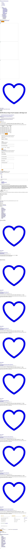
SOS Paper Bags (3, 546)
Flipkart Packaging (5, 11)
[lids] (9, 78)
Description (2, 181)
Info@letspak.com (3, 521)
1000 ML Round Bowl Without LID (4, 474)
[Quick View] (0, 291)
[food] (9, 59)
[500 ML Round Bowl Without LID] (14, 328)
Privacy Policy (15, 520)
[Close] (0, 533)
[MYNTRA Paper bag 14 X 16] (14, 252)
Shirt (8, 20)
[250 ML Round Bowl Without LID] (14, 400)
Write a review (1, 201)
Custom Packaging (5, 9)
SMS (5, 147)
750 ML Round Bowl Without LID (4, 293)
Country (2, 141)
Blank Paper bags (5, 13)
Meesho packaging (3, 215)
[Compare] (1, 291)
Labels (2, 218)
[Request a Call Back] (2, 528)
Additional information (4, 182)
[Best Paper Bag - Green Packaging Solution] (4, 534)
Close (0, 531)
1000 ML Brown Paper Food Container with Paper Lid (6, 510)
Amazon (2, 212)
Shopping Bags (4, 15)
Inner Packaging (3, 214)
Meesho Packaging (5, 10)
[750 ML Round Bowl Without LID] (14, 292)
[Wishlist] (0, 79)
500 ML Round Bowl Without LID (4, 329)
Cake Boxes (2, 538)
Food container (4, 17)
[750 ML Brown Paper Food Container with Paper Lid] (14, 364)
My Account (15, 521)
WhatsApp (8, 147)
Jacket (7, 20)
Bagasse (2, 217)
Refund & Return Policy (16, 519)
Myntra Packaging (3, 209)
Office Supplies (4, 14)
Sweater (5, 20)
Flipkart (2, 539)
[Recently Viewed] (3, 528)
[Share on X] (1, 175)
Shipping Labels (5, 8)
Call (3, 147)
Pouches (4, 12)
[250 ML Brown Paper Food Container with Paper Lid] (14, 436)
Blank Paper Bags (3, 213)
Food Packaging (4, 16)
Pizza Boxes (4, 18)
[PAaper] (1, 109)
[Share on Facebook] (1, 176)
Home (2, 7)
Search (2, 21)
